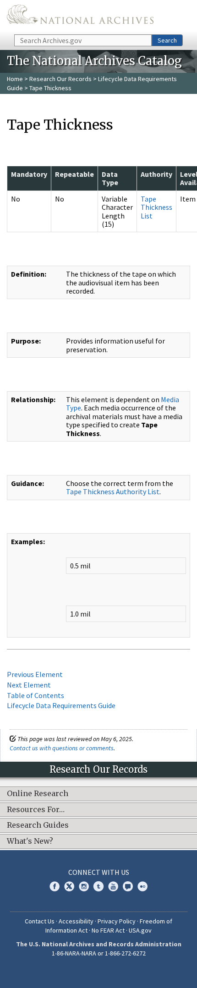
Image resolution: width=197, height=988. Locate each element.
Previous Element (35, 674)
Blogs (127, 886)
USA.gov (140, 930)
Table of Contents (35, 695)
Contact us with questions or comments (62, 748)
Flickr (142, 886)
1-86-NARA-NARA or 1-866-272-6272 (99, 953)
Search (167, 40)
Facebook (54, 886)
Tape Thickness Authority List (112, 491)
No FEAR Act (108, 930)
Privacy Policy (117, 921)
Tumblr (98, 886)
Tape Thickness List (156, 207)
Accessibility (76, 921)
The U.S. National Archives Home (80, 16)
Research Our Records (60, 79)
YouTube (113, 886)
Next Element (29, 684)
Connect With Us (98, 872)
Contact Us (40, 921)
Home (15, 79)
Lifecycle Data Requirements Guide (61, 705)
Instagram (83, 886)
